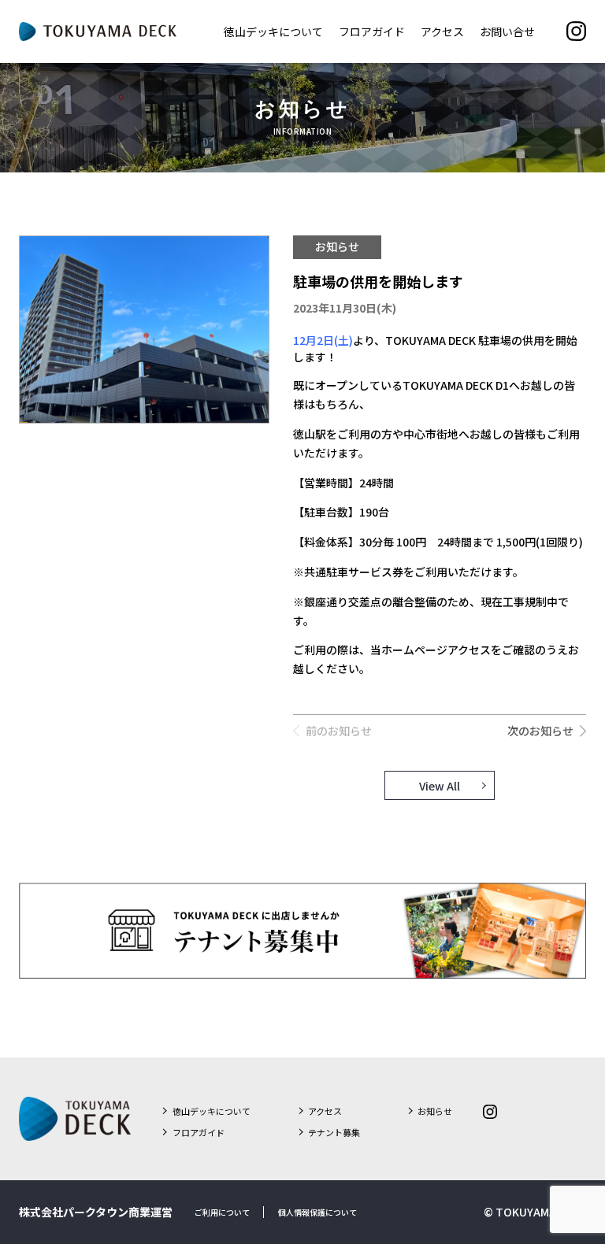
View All (439, 785)
